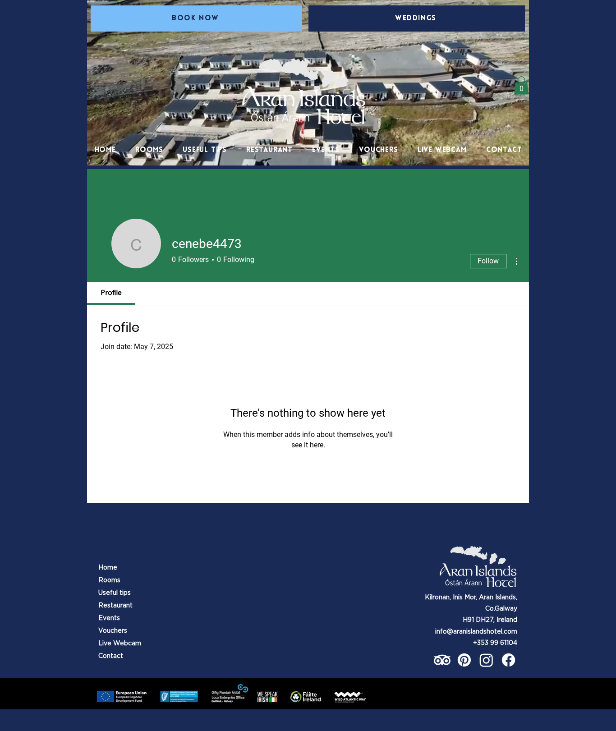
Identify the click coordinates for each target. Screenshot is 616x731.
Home (107, 567)
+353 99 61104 (495, 642)
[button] (205, 150)
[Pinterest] (464, 660)
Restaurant (115, 605)
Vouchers (112, 630)
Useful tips (114, 592)
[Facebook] (508, 660)
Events (109, 617)
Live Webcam (119, 643)
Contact (110, 655)
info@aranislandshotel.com (476, 631)
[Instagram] (486, 660)
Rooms (109, 580)
